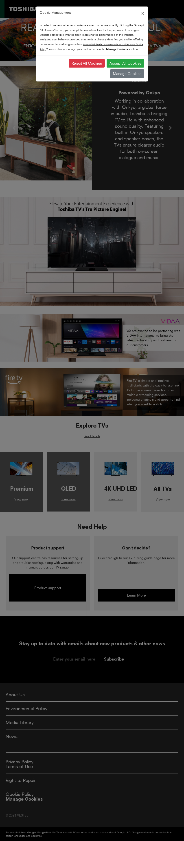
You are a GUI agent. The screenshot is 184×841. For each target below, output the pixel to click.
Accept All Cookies (125, 63)
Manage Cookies (127, 73)
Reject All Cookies (87, 63)
